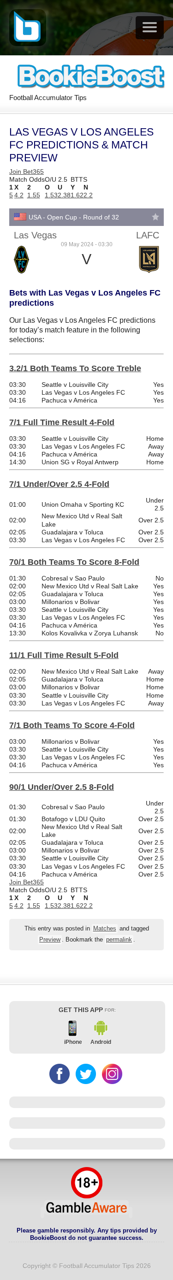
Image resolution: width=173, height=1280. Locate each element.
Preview (49, 939)
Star (155, 216)
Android (100, 1042)
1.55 (33, 195)
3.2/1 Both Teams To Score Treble (75, 368)
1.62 (77, 195)
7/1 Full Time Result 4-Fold (61, 422)
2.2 (88, 195)
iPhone (73, 1042)
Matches (104, 928)
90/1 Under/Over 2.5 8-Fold (61, 787)
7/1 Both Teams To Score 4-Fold (72, 725)
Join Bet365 (26, 171)
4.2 (19, 195)
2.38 (64, 195)
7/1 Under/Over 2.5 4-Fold (59, 484)
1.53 (51, 195)
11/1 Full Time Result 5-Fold (64, 655)
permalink (119, 939)
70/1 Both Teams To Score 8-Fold (74, 562)
